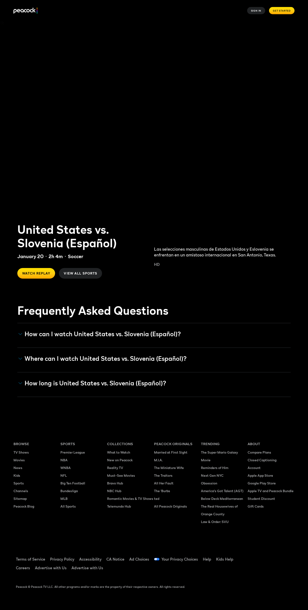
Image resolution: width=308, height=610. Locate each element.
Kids (16, 475)
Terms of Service (30, 559)
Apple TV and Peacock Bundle (271, 491)
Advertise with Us (51, 567)
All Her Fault (163, 483)
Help (207, 559)
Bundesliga (69, 491)
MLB (64, 498)
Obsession (209, 483)
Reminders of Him (214, 468)
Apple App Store (260, 475)
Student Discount (261, 498)
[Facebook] (254, 556)
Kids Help (224, 559)
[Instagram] (254, 570)
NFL (63, 475)
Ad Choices (139, 559)
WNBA (65, 468)
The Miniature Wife (169, 468)
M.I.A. (158, 460)
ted (156, 498)
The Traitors (163, 475)
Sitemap (20, 498)
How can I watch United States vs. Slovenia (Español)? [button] (103, 334)
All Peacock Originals (170, 506)
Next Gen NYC (212, 475)
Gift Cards (256, 506)
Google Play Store (262, 483)
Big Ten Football (72, 483)
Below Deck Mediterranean (222, 498)
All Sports (68, 506)
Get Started (282, 10)
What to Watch (118, 452)
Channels (20, 491)
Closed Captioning (262, 460)
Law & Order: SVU (215, 522)
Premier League (72, 452)
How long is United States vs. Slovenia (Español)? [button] (95, 383)
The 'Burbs (162, 491)
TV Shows (21, 452)
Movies (19, 460)
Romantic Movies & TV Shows (130, 498)
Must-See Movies (121, 475)
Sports (18, 483)
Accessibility (90, 559)
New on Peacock (120, 460)
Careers (23, 567)
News (17, 468)
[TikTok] (266, 556)
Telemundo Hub (119, 506)
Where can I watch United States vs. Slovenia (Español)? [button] (106, 358)
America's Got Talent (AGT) (222, 491)
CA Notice (115, 559)
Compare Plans (259, 452)
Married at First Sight (170, 452)
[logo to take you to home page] (25, 11)
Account (254, 468)
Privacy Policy (62, 559)
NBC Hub (114, 491)
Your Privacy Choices (179, 559)
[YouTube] (279, 556)
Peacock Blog (23, 506)
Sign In (256, 10)
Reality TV (115, 468)
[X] (266, 570)
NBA (64, 460)
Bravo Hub (115, 483)
